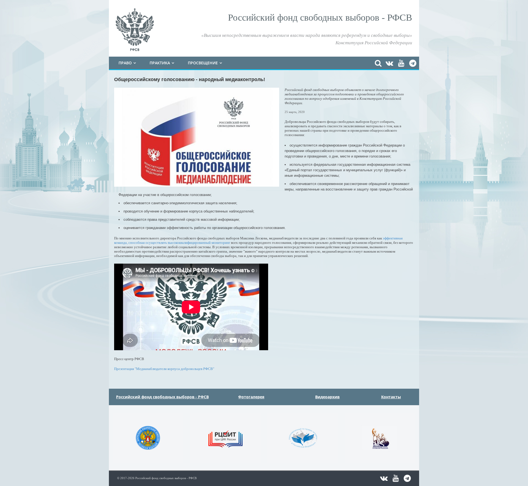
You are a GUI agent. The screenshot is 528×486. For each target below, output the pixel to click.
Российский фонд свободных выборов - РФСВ (162, 396)
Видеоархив (327, 396)
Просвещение (203, 62)
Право (125, 62)
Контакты (391, 396)
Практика (160, 62)
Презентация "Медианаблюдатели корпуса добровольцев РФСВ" (164, 369)
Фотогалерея (251, 396)
